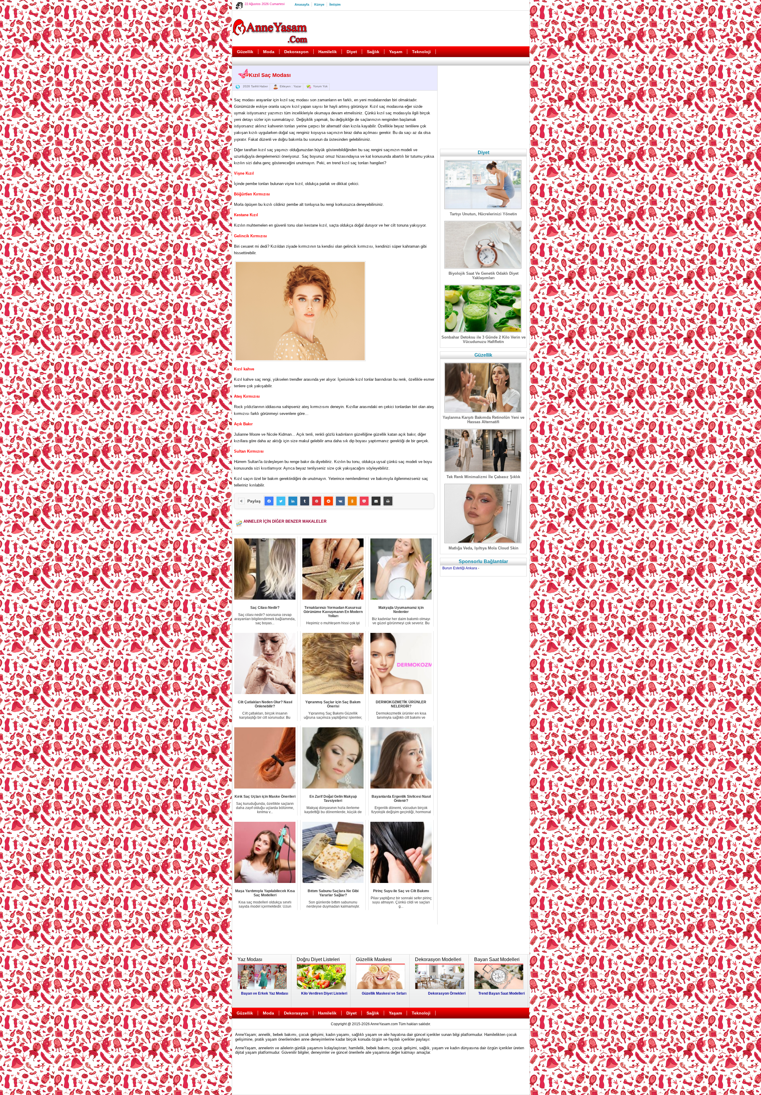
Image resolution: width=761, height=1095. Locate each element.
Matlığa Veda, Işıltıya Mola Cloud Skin (483, 548)
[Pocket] (364, 501)
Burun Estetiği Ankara (459, 568)
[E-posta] (376, 501)
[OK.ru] (352, 501)
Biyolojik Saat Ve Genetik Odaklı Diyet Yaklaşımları (483, 275)
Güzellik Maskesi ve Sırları (384, 993)
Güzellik (245, 51)
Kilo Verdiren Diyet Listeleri (324, 993)
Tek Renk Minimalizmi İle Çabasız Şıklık (483, 477)
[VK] (340, 501)
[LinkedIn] (293, 501)
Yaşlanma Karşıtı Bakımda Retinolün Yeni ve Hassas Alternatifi (483, 419)
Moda (268, 51)
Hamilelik (327, 51)
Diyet (352, 51)
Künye (319, 4)
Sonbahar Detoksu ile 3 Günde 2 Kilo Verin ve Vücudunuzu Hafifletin (483, 339)
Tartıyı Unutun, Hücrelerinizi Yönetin (483, 214)
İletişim (335, 4)
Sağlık (373, 51)
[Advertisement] (419, 28)
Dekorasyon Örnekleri (447, 993)
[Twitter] (281, 501)
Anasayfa (302, 4)
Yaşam (395, 51)
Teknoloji (421, 51)
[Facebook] (269, 501)
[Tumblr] (304, 501)
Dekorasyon (296, 51)
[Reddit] (328, 501)
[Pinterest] (316, 501)
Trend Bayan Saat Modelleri (501, 993)
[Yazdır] (388, 501)
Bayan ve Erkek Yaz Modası (264, 993)
